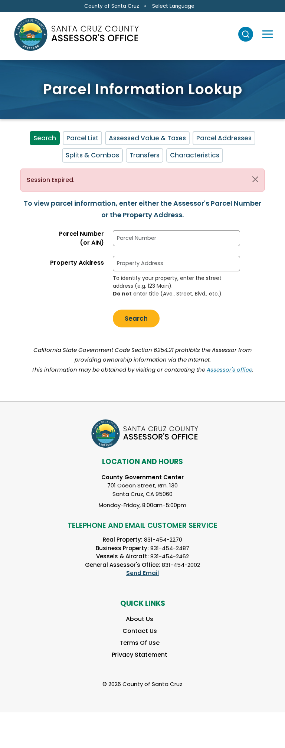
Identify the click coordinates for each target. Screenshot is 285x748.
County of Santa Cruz (111, 6)
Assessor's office (229, 369)
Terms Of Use (139, 642)
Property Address (77, 262)
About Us (139, 619)
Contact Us (139, 631)
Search (44, 138)
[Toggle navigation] (267, 34)
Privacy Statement (139, 654)
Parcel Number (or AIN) (81, 238)
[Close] (255, 179)
